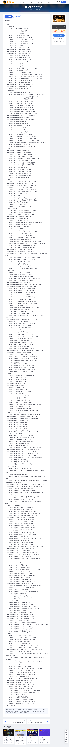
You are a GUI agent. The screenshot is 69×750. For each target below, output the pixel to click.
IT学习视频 (18, 738)
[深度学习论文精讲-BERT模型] (44, 732)
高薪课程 (25, 2)
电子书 (48, 2)
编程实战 (31, 2)
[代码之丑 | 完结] (8, 732)
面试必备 (37, 2)
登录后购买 (59, 35)
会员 (56, 30)
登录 (64, 1)
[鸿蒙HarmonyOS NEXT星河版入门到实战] (32, 732)
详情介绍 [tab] (9, 16)
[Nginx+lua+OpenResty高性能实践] (20, 732)
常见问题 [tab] (18, 16)
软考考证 (43, 2)
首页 (20, 2)
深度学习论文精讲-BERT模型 (44, 739)
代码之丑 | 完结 (7, 739)
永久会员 (63, 30)
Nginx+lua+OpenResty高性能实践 (20, 741)
